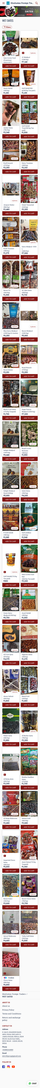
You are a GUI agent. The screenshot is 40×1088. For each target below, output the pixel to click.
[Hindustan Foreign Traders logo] (8, 3)
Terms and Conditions (11, 1013)
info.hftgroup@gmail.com (11, 1056)
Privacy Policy (8, 1010)
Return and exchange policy (11, 1018)
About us (6, 1006)
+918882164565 (7, 1050)
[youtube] (13, 1066)
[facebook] (3, 1066)
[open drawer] (3, 3)
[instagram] (8, 1066)
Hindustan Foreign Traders (22, 3)
